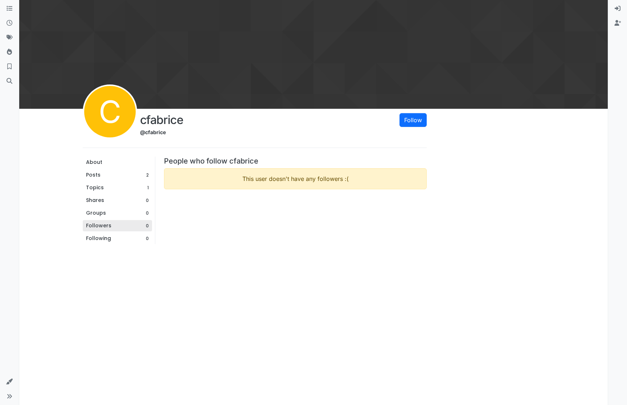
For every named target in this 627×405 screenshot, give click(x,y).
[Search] (9, 81)
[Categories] (9, 9)
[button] (9, 382)
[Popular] (9, 52)
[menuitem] (617, 9)
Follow (413, 120)
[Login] (617, 9)
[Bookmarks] (9, 67)
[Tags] (9, 38)
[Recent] (9, 23)
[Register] (617, 23)
